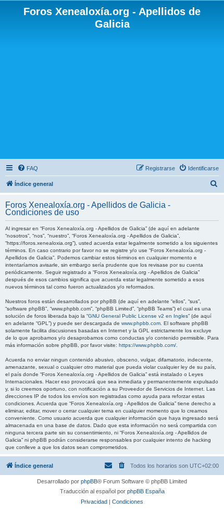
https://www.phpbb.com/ (147, 345)
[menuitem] (27, 168)
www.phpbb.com (140, 323)
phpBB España (146, 491)
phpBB (89, 481)
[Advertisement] (112, 93)
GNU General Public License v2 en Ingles (138, 316)
